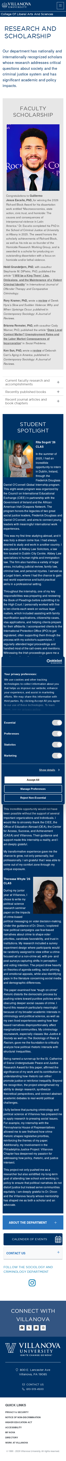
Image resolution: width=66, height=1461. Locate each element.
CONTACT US (35, 1384)
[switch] (57, 733)
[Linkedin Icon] (36, 1327)
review (42, 300)
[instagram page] (32, 1283)
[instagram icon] (43, 1327)
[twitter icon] (29, 1327)
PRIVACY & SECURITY (17, 1412)
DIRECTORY (11, 1437)
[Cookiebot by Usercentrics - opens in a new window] (47, 661)
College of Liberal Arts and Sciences (27, 14)
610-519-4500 (35, 1389)
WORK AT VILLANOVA (16, 1442)
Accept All (33, 779)
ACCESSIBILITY (13, 1427)
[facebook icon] (22, 1327)
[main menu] (60, 5)
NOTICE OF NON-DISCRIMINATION (23, 1417)
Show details (47, 769)
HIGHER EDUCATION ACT (18, 1422)
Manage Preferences (33, 788)
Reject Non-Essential (33, 797)
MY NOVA (10, 1432)
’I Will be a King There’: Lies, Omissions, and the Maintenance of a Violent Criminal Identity (33, 280)
